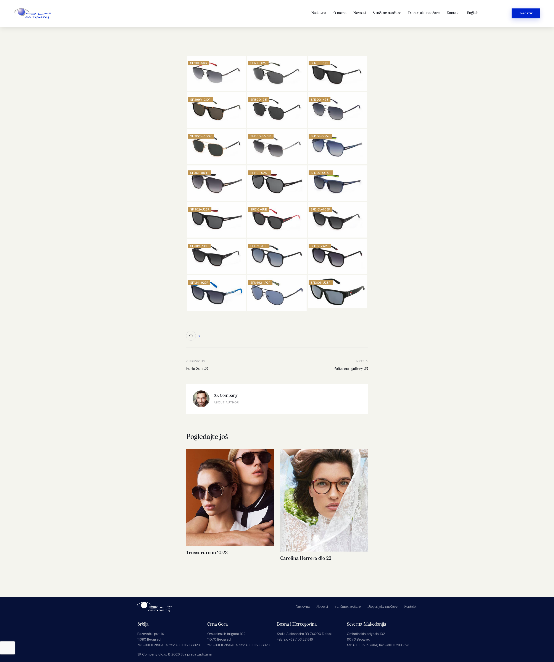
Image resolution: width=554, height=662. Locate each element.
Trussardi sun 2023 (207, 552)
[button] (193, 336)
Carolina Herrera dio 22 (305, 558)
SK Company (226, 395)
